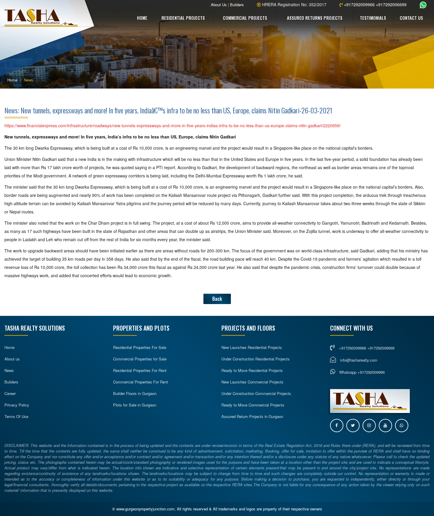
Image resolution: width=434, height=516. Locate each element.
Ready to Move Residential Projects (252, 370)
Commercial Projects (245, 17)
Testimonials (373, 17)
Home (142, 17)
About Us (219, 4)
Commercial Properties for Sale (140, 359)
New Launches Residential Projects (251, 347)
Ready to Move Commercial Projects (252, 405)
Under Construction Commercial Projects (256, 393)
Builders (237, 4)
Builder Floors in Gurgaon (134, 393)
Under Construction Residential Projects (255, 359)
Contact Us (411, 17)
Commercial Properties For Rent (140, 382)
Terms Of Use (16, 416)
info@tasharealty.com (358, 360)
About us (12, 359)
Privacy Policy (16, 405)
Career (10, 393)
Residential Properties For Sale (139, 347)
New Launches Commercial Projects (252, 382)
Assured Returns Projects (314, 17)
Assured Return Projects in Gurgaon (252, 416)
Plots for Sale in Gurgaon (134, 405)
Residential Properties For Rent (140, 370)
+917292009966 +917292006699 (375, 4)
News (9, 370)
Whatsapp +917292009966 (361, 372)
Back (217, 298)
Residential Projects (183, 17)
